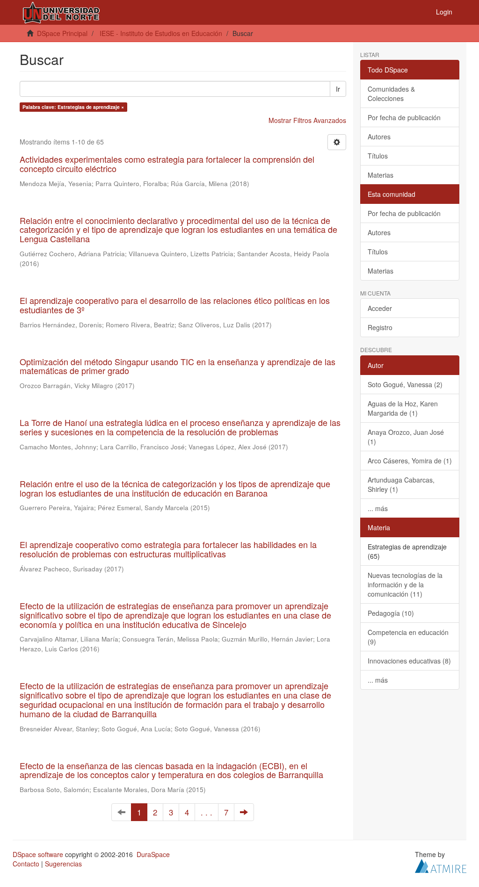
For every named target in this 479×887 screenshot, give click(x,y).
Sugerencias (63, 863)
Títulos (378, 155)
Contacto (26, 863)
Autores (379, 136)
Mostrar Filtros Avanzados (307, 120)
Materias (380, 175)
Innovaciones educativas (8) (409, 660)
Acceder (380, 308)
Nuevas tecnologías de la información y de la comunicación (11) (405, 584)
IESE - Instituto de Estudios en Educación (161, 33)
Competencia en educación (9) (408, 636)
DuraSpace (153, 854)
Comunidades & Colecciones (391, 93)
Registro (380, 327)
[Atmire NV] (440, 865)
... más (378, 508)
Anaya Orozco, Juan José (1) (406, 436)
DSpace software (38, 854)
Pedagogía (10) (391, 613)
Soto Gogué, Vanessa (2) (405, 384)
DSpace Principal (62, 33)
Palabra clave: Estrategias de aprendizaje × (73, 106)
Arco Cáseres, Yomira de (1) (410, 460)
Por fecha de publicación (404, 117)
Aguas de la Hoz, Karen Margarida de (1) (403, 408)
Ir (338, 89)
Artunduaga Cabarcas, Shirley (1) (401, 484)
